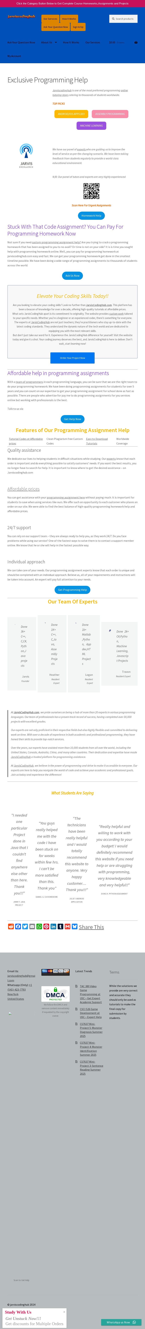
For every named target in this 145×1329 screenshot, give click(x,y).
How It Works (69, 18)
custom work (116, 313)
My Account (14, 56)
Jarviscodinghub (62, 90)
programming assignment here (66, 497)
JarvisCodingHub (40, 322)
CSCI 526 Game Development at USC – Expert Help (91, 1013)
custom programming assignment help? (56, 242)
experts (81, 149)
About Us (46, 42)
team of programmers (29, 382)
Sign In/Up (78, 27)
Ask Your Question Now (56, 27)
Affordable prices (23, 489)
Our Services (50, 18)
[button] (71, 114)
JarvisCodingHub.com (99, 305)
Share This (91, 927)
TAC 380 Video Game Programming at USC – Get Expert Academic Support (91, 994)
